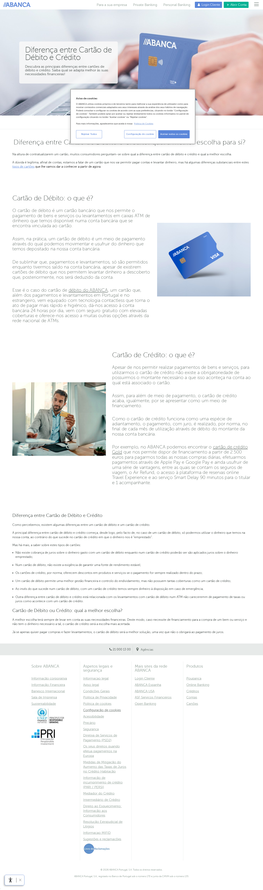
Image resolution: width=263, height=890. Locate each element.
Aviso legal (91, 685)
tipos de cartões (23, 166)
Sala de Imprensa (44, 697)
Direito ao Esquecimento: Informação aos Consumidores (102, 810)
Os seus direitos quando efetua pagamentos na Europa (101, 751)
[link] (10, 880)
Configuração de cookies (102, 710)
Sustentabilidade (43, 704)
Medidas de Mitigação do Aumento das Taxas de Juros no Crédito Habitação (104, 766)
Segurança (91, 729)
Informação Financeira (48, 685)
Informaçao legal (96, 678)
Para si (17, 4)
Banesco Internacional (48, 691)
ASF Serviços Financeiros (153, 697)
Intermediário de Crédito (101, 800)
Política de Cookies (143, 123)
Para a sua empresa (112, 5)
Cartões (192, 704)
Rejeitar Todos (89, 134)
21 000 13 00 (122, 649)
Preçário (89, 723)
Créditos (192, 691)
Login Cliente (207, 5)
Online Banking (197, 685)
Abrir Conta (235, 5)
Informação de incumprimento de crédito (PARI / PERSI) (103, 782)
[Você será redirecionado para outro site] (50, 723)
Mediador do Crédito (99, 793)
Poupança (193, 678)
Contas (191, 697)
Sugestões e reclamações (102, 839)
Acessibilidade (93, 716)
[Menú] (256, 4)
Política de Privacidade (100, 697)
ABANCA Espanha (148, 685)
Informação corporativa (49, 678)
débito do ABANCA (88, 290)
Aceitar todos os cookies (174, 134)
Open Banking (145, 704)
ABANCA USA (144, 691)
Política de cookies (97, 704)
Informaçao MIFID (97, 833)
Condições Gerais (96, 691)
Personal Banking (176, 5)
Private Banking (145, 5)
